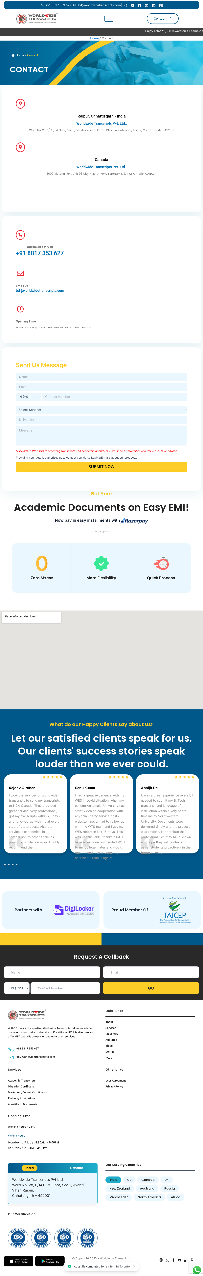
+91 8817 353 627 (40, 253)
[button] (5, 864)
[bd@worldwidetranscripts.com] (20, 274)
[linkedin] (185, 1261)
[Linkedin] (153, 5)
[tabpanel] (52, 1188)
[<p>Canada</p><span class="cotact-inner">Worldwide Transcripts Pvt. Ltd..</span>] (20, 147)
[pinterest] (192, 1261)
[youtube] (179, 1261)
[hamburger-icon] (108, 19)
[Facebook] (139, 5)
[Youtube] (146, 5)
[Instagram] (125, 5)
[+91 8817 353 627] (20, 235)
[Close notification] (136, 1265)
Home (20, 55)
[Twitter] (132, 5)
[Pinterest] (161, 5)
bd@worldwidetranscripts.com (40, 290)
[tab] (29, 1168)
